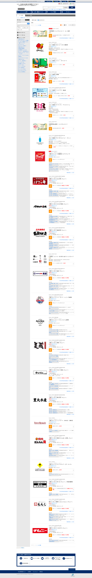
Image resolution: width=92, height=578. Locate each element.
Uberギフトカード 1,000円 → (59, 64)
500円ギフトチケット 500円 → (59, 115)
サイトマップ (35, 571)
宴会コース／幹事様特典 (61, 185)
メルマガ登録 (64, 1)
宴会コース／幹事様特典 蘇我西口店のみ (63, 489)
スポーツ (21, 64)
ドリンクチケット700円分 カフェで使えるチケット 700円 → (62, 146)
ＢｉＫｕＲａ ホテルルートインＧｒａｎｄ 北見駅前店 (53, 356)
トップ (18, 17)
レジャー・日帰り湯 (23, 51)
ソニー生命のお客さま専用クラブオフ (26, 1)
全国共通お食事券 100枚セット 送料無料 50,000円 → (62, 36)
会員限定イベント (23, 49)
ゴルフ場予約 (22, 67)
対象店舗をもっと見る (70, 172)
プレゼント (21, 44)
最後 (40, 25)
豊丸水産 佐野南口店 (53, 409)
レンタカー (64, 9)
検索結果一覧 (23, 17)
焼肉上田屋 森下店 (52, 455)
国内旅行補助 (22, 48)
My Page (72, 3)
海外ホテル (21, 59)
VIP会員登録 (56, 1)
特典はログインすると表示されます (59, 159)
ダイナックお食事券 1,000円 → (59, 263)
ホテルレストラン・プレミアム (24, 53)
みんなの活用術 (22, 71)
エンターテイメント (23, 57)
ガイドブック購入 (22, 45)
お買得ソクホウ (22, 63)
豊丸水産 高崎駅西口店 (53, 412)
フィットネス (22, 66)
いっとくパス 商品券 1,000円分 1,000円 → (61, 95)
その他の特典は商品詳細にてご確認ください (66, 38)
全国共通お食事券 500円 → (58, 128)
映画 (20, 56)
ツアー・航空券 (22, 60)
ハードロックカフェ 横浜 (53, 333)
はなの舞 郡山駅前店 (53, 193)
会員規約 (29, 571)
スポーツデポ (56, 9)
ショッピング (22, 69)
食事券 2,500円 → (57, 426)
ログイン (71, 1)
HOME (60, 3)
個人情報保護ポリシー (22, 571)
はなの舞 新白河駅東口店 (53, 195)
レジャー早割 (51, 9)
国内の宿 (21, 39)
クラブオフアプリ (22, 70)
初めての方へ (66, 3)
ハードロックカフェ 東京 (53, 329)
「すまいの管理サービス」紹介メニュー (24, 42)
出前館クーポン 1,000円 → (58, 81)
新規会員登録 (49, 1)
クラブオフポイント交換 (24, 40)
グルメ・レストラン (23, 55)
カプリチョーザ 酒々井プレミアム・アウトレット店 (53, 169)
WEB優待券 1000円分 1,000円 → (59, 52)
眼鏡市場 (60, 9)
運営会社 (41, 571)
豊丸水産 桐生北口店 (53, 411)
